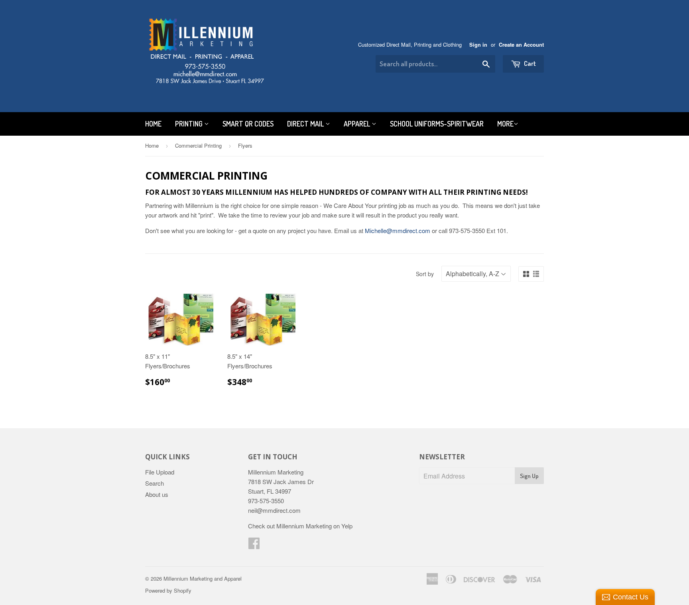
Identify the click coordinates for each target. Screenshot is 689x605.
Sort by (425, 274)
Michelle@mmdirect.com (397, 230)
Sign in (478, 44)
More (505, 123)
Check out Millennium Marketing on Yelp (300, 526)
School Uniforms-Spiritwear (437, 123)
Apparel (358, 123)
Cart (529, 63)
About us (156, 494)
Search (154, 483)
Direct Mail (306, 123)
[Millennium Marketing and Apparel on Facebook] (254, 545)
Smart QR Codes (248, 123)
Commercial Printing (198, 145)
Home (153, 123)
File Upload (159, 472)
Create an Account (521, 44)
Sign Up (529, 476)
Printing (189, 123)
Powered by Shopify (168, 590)
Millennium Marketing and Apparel (202, 578)
